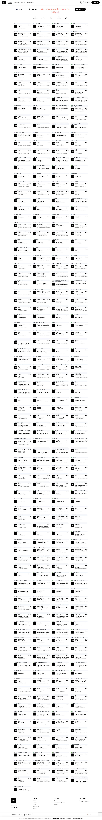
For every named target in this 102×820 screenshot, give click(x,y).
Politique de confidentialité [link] (78, 818)
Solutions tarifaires (30, 2)
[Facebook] (12, 807)
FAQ (54, 800)
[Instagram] (17, 807)
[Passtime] (4, 2)
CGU (22, 814)
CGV (19, 814)
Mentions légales (13, 814)
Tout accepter (55, 818)
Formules (23, 2)
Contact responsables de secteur (59, 802)
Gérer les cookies (28, 814)
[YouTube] (14, 807)
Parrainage (34, 808)
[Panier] (81, 2)
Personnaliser (68, 818)
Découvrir (10, 2)
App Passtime (16, 2)
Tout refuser (62, 818)
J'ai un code (56, 804)
